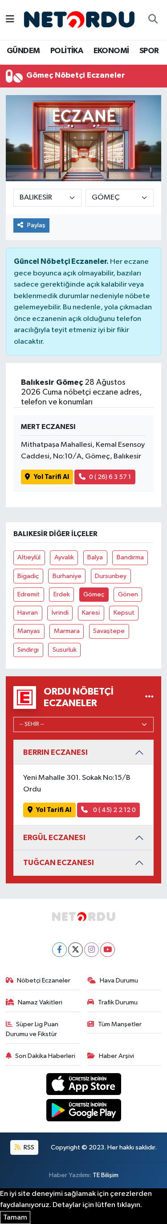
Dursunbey (110, 576)
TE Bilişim (105, 1175)
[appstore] (83, 1086)
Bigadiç (28, 576)
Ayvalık (64, 557)
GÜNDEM (23, 51)
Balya (95, 557)
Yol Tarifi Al (51, 477)
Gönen (128, 594)
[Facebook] (59, 949)
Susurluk (65, 649)
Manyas (28, 631)
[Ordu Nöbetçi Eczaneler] (149, 697)
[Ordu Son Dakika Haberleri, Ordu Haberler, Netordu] (79, 19)
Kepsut (124, 612)
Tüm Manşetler (120, 1024)
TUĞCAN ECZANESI (58, 862)
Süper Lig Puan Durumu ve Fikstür (32, 1029)
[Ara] (152, 20)
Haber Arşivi (116, 1056)
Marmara (67, 631)
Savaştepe (109, 631)
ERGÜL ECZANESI (54, 837)
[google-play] (83, 1112)
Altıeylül (29, 557)
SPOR (149, 51)
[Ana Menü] (10, 20)
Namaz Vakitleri (40, 1002)
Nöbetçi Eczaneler (43, 980)
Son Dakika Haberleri (45, 1056)
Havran (27, 612)
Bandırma (130, 557)
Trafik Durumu (118, 1002)
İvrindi (60, 612)
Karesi (91, 612)
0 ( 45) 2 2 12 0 (114, 810)
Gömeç (93, 594)
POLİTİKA (66, 51)
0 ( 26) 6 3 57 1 (110, 477)
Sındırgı (28, 649)
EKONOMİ (111, 51)
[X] (75, 949)
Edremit (28, 594)
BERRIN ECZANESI (55, 752)
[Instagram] (91, 949)
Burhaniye (67, 576)
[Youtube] (107, 949)
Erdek (61, 594)
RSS (28, 1147)
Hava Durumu (119, 980)
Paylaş (36, 225)
